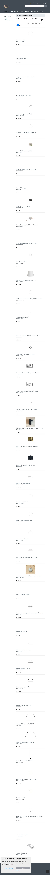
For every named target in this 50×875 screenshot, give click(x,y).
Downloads (34, 11)
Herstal (18, 15)
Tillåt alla (23, 868)
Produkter (7, 11)
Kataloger (27, 11)
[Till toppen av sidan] (47, 871)
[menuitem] (8, 16)
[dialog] (15, 866)
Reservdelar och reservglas (26, 15)
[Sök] (45, 6)
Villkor (41, 11)
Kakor (12, 864)
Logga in (45, 3)
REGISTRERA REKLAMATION (17, 11)
